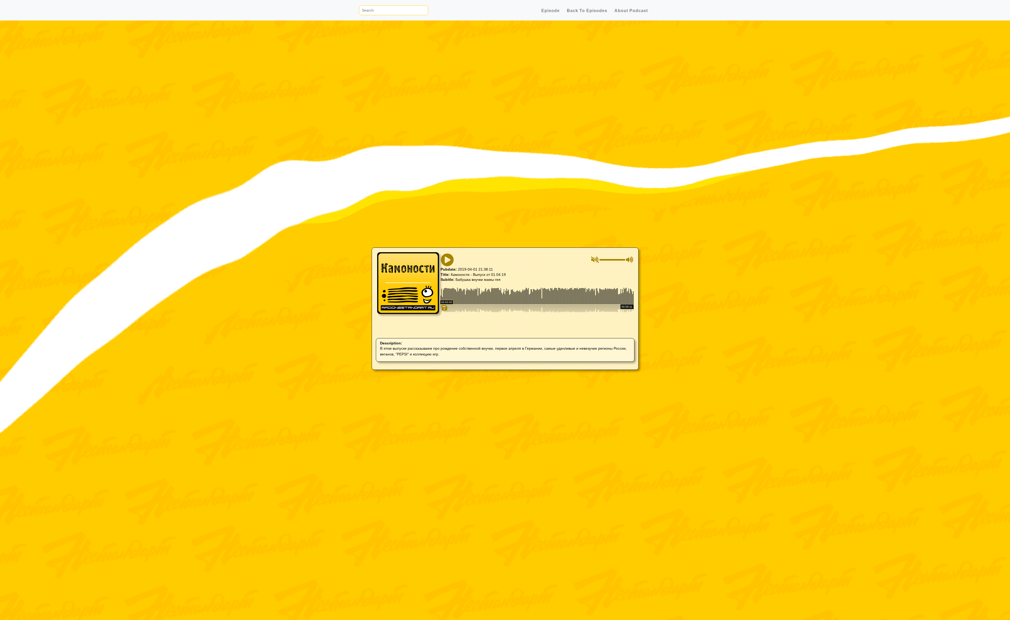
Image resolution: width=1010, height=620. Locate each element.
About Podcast (631, 10)
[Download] (444, 330)
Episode (550, 10)
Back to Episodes (587, 10)
